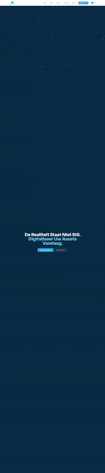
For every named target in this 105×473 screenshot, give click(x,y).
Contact (74, 2)
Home (44, 2)
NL (92, 2)
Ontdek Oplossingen (45, 250)
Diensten (58, 2)
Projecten (66, 2)
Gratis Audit (61, 250)
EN (94, 2)
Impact (51, 2)
